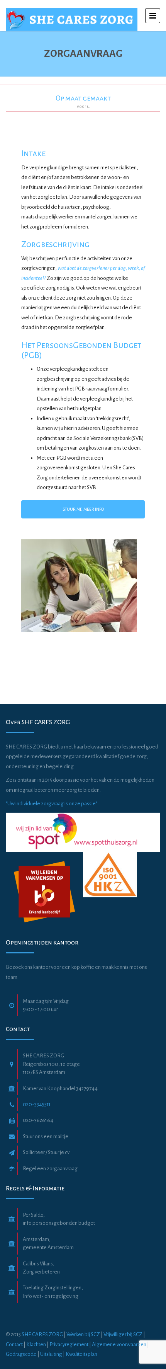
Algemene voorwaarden (119, 1344)
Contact (14, 1344)
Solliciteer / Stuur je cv (46, 1152)
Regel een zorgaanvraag (50, 1168)
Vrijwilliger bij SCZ (122, 1334)
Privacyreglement (68, 1344)
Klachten (36, 1344)
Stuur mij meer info (83, 509)
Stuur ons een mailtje (45, 1136)
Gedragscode (21, 1354)
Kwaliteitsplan (81, 1354)
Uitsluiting (51, 1354)
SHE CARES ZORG (42, 1334)
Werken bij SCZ (83, 1334)
